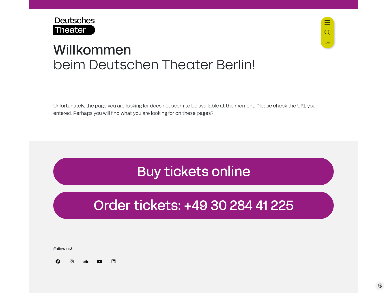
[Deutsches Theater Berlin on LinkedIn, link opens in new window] (113, 261)
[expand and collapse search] (327, 32)
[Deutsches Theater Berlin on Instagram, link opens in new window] (71, 261)
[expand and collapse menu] (327, 22)
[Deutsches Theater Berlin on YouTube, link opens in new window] (99, 261)
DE (327, 42)
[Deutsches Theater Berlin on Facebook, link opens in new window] (57, 261)
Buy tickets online (193, 171)
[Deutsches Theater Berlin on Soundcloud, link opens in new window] (85, 261)
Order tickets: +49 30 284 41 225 (194, 205)
